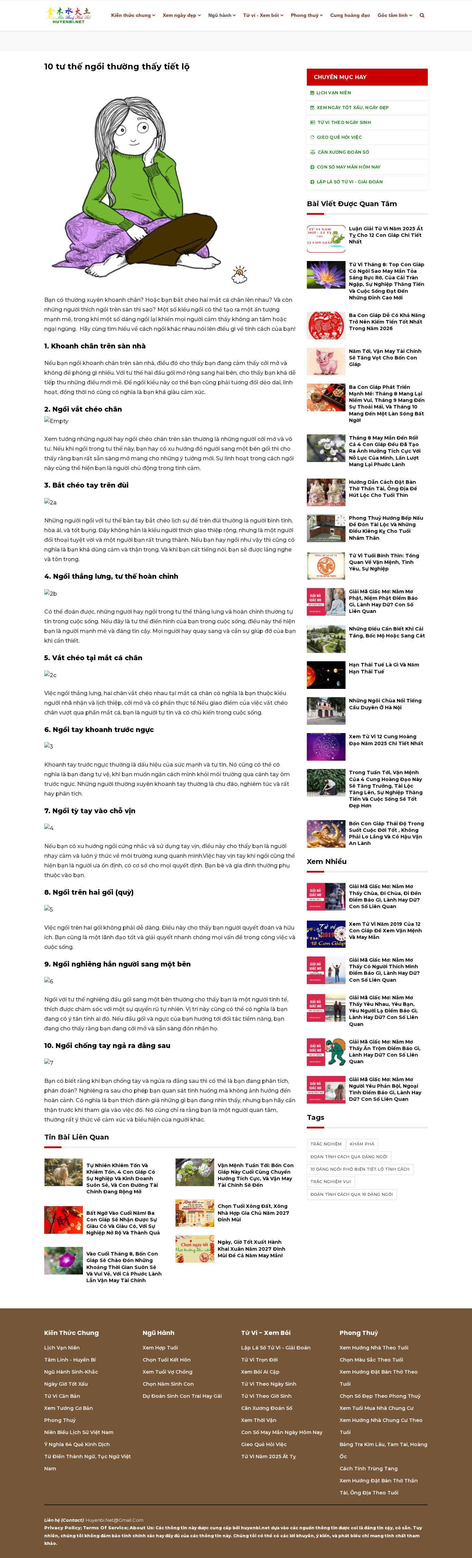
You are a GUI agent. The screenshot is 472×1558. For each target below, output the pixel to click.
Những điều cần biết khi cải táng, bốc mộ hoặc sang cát (387, 632)
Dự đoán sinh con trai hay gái (182, 1396)
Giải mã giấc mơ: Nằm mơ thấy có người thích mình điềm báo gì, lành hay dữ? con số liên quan (384, 970)
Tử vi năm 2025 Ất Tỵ (268, 1456)
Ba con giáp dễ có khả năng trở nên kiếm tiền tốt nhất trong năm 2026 (387, 321)
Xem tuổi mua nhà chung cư (377, 1408)
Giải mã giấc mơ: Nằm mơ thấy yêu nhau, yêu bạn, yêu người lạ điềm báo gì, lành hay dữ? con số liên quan (383, 1010)
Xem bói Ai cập (260, 1372)
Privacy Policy (62, 1527)
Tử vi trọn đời (259, 1360)
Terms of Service (105, 1527)
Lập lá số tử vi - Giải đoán (276, 1348)
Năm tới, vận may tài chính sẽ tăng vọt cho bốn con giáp (385, 357)
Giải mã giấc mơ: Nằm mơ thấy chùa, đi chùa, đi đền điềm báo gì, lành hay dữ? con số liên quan (385, 896)
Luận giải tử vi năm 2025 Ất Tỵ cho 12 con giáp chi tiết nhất (386, 235)
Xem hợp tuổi (160, 1348)
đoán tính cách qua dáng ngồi (349, 1156)
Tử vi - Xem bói (261, 15)
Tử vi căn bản (62, 1396)
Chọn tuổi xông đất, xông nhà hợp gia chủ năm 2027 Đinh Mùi (253, 1212)
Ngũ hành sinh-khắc (71, 1372)
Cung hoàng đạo (350, 15)
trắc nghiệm (326, 1144)
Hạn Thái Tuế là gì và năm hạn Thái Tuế (384, 668)
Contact (72, 1520)
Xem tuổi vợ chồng (167, 1372)
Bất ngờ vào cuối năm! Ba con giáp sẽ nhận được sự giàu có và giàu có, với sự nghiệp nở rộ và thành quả (123, 1223)
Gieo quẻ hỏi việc (264, 1444)
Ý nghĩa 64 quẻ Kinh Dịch (77, 1444)
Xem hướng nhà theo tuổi (374, 1348)
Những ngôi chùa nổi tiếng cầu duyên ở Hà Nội (385, 704)
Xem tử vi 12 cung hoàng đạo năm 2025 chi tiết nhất (386, 739)
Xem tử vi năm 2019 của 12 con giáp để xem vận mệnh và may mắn (385, 930)
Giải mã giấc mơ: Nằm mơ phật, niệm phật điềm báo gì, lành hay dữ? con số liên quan (383, 601)
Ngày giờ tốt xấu (66, 1384)
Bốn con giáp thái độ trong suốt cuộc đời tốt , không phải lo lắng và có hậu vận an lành (386, 833)
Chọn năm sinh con (168, 1384)
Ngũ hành (220, 15)
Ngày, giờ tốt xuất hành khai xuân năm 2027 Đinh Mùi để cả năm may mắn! (251, 1248)
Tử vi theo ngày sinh (268, 1384)
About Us (141, 1527)
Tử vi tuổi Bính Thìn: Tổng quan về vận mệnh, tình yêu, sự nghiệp (384, 562)
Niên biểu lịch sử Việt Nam (78, 1432)
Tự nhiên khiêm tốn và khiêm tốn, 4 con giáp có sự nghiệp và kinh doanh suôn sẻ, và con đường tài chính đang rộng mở (122, 1178)
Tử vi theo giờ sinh (266, 1396)
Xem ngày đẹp (179, 15)
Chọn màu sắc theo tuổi (371, 1360)
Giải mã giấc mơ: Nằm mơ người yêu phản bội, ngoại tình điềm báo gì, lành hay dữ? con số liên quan (385, 1089)
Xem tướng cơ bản (68, 1408)
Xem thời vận (258, 1420)
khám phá (362, 1144)
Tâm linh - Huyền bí (70, 1360)
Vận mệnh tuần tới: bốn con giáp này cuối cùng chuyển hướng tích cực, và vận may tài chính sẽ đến (256, 1175)
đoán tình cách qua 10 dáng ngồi (352, 1194)
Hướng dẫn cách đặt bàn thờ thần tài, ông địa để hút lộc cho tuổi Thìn (383, 488)
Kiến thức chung (131, 15)
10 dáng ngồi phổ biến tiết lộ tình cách (360, 1169)
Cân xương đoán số (266, 1408)
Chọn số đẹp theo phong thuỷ (380, 1396)
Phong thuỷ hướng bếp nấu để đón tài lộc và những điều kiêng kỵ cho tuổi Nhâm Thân (386, 528)
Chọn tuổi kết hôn (167, 1360)
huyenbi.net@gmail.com (114, 1520)
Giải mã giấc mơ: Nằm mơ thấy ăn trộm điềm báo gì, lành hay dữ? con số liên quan (385, 1052)
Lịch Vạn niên (62, 1348)
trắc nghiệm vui (331, 1181)
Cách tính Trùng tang (369, 1468)
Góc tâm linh (393, 15)
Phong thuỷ (305, 15)
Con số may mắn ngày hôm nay (281, 1432)
